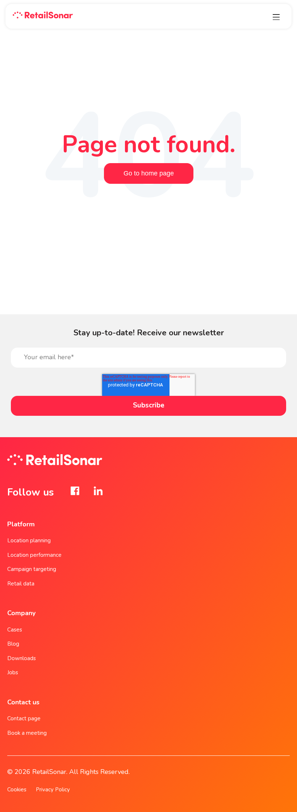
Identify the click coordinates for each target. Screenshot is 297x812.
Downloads (21, 658)
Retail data (20, 583)
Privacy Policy (53, 789)
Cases (14, 629)
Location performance (34, 555)
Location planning (29, 540)
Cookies (16, 789)
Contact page (24, 718)
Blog (13, 643)
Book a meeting (27, 733)
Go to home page (149, 173)
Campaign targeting (31, 569)
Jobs (12, 672)
